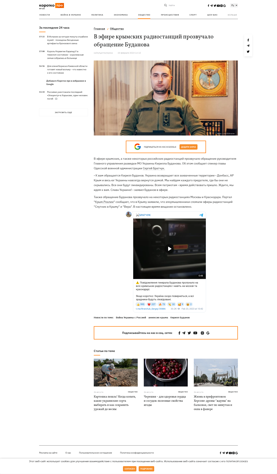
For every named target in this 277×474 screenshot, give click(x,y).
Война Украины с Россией (131, 317)
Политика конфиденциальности (137, 452)
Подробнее (146, 468)
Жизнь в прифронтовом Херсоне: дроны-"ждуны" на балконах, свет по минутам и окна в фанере (213, 403)
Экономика (121, 15)
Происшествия (170, 15)
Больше (232, 15)
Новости (44, 15)
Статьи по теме (104, 351)
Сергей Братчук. (154, 168)
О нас (68, 452)
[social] (208, 5)
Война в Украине (71, 15)
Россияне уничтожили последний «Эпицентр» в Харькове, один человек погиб (67, 95)
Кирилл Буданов (180, 317)
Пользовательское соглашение (95, 452)
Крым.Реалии (104, 202)
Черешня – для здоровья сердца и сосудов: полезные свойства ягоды (165, 401)
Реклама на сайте (48, 452)
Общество (144, 15)
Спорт (193, 15)
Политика (97, 15)
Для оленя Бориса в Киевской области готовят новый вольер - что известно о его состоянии (67, 69)
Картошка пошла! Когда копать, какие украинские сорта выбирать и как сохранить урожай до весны (115, 403)
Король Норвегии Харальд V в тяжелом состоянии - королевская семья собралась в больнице (65, 55)
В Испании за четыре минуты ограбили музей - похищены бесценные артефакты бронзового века (67, 40)
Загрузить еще (63, 112)
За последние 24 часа (54, 27)
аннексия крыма (158, 317)
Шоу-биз (212, 15)
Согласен (130, 468)
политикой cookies (237, 461)
